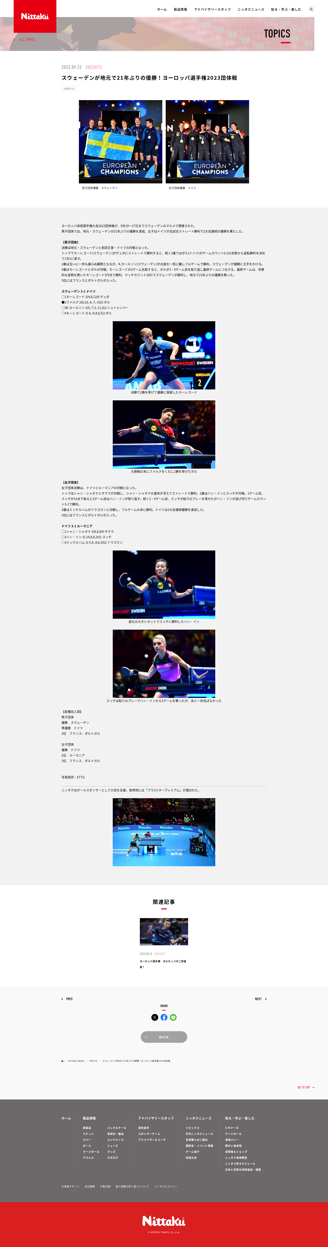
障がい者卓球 (233, 1145)
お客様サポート (71, 1186)
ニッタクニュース (251, 9)
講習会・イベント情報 (199, 1145)
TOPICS (93, 1060)
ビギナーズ (232, 1127)
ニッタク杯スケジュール (240, 1163)
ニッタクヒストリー (165, 1186)
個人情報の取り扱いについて (132, 1186)
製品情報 (180, 9)
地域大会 (191, 1157)
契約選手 (143, 1127)
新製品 (87, 1127)
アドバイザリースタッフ (212, 9)
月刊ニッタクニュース (199, 1133)
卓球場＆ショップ (236, 1151)
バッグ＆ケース (116, 1127)
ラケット (88, 1133)
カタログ (112, 1157)
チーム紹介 (193, 1151)
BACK (164, 1037)
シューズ (112, 1145)
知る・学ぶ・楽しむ (286, 9)
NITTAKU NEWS (76, 1060)
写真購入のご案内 (197, 1139)
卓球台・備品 (115, 1133)
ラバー (87, 1139)
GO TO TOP (304, 1087)
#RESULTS (93, 67)
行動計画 (105, 1186)
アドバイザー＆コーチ (152, 1139)
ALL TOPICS (27, 39)
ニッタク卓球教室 (236, 1157)
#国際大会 (69, 88)
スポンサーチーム (149, 1133)
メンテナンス (115, 1139)
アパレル (88, 1157)
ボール (87, 1145)
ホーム (162, 9)
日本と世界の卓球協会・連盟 (243, 1169)
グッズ (111, 1151)
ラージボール (91, 1151)
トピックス (193, 1127)
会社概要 (90, 1186)
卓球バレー (232, 1139)
